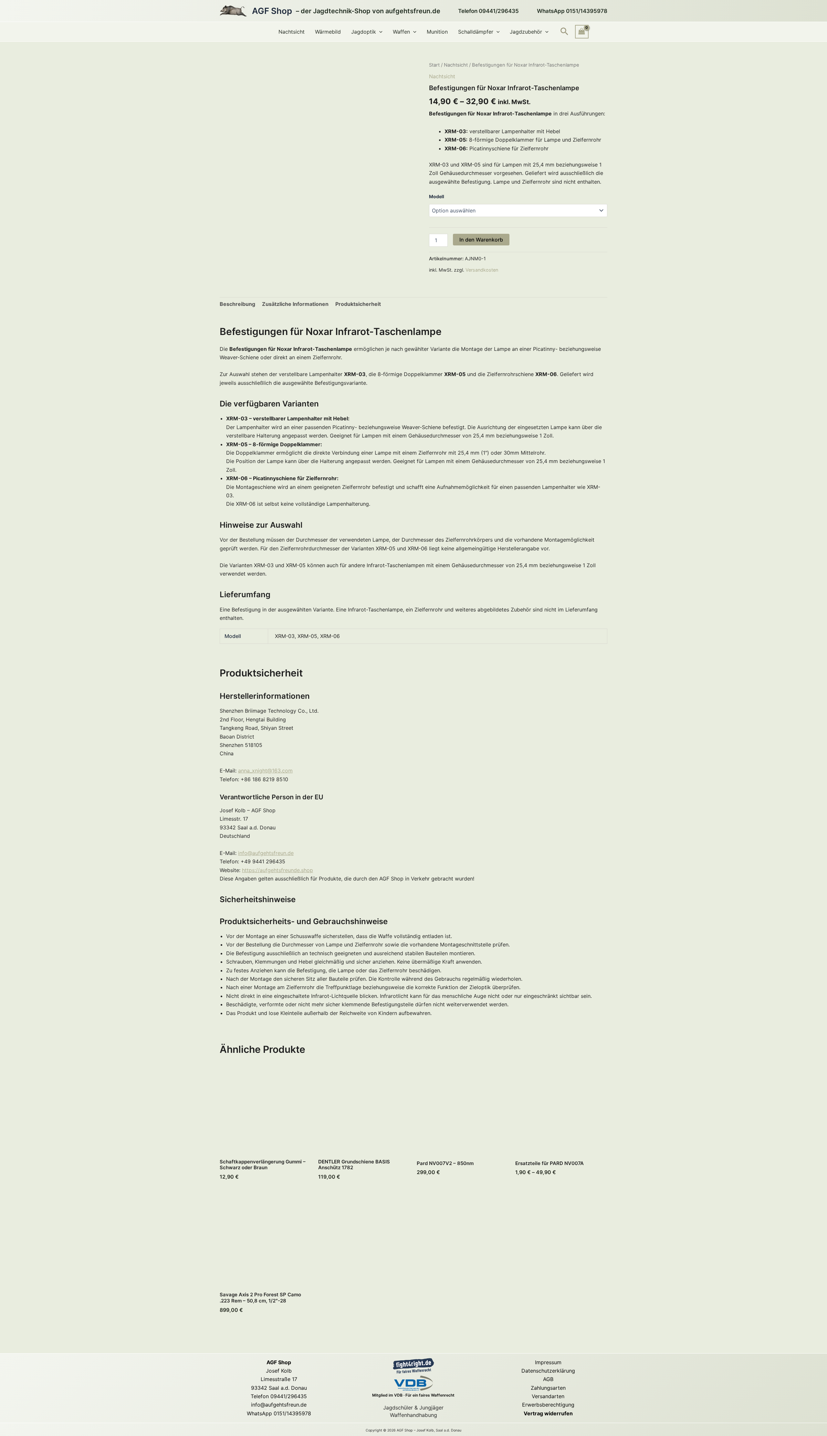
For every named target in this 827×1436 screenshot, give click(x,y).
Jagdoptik (363, 31)
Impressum (548, 1362)
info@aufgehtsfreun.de (266, 853)
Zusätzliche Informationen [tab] (295, 304)
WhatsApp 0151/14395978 (279, 1413)
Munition (437, 31)
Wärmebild (328, 31)
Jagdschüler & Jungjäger (413, 1407)
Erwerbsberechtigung (548, 1404)
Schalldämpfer (475, 31)
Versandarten (548, 1396)
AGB (548, 1379)
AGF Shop (272, 11)
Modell (436, 196)
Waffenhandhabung (413, 1415)
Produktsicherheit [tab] (358, 304)
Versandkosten (482, 270)
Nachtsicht (291, 31)
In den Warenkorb (481, 239)
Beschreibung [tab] (237, 304)
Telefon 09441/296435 (279, 1396)
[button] (379, 31)
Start (434, 65)
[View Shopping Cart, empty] (582, 31)
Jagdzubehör (526, 31)
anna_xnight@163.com (265, 770)
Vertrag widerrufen (548, 1413)
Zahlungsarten (548, 1388)
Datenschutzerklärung (548, 1370)
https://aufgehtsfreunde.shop (277, 870)
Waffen (401, 31)
